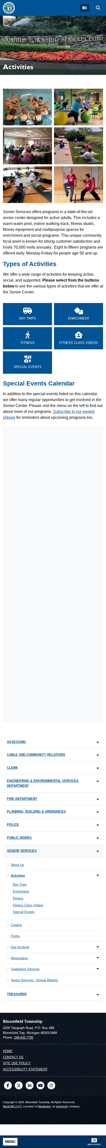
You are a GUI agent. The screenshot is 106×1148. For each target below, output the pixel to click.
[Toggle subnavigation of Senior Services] (97, 851)
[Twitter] (19, 1085)
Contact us (13, 1057)
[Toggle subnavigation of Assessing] (97, 742)
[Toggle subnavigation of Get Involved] (97, 947)
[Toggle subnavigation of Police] (97, 825)
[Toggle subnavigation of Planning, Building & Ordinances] (97, 812)
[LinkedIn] (30, 1085)
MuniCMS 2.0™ (12, 1106)
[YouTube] (40, 1085)
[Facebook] (8, 1085)
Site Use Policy (17, 1063)
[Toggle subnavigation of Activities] (97, 875)
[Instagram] (51, 1085)
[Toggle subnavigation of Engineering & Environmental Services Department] (97, 781)
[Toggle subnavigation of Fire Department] (97, 799)
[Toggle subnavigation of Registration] (97, 958)
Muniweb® (44, 1106)
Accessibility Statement (25, 1069)
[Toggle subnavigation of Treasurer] (97, 994)
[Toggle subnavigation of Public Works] (97, 838)
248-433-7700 (23, 1037)
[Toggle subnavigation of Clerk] (97, 768)
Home (8, 1051)
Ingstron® (62, 1106)
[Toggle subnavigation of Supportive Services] (97, 969)
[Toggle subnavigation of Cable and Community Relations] (97, 755)
